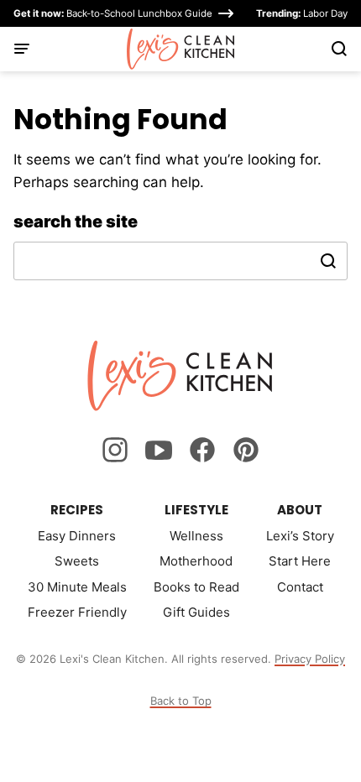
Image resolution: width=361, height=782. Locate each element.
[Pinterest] (246, 449)
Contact (300, 587)
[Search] (339, 48)
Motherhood (196, 561)
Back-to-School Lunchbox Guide (112, 13)
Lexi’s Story (300, 536)
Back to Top (181, 700)
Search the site (75, 221)
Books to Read (196, 587)
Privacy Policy (310, 658)
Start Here (300, 561)
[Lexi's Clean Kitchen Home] (181, 49)
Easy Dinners (77, 536)
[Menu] (21, 48)
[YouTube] (158, 449)
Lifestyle (196, 510)
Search (328, 260)
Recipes (76, 510)
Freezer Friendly (77, 612)
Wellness (196, 536)
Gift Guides (196, 612)
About (299, 510)
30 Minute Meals (77, 587)
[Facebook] (202, 449)
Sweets (77, 561)
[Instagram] (115, 449)
